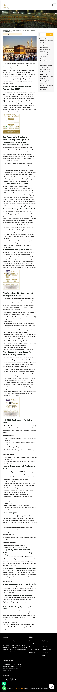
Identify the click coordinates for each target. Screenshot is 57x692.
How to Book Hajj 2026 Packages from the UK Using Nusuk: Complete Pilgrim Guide (46, 54)
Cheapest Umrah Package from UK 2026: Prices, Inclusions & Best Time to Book (46, 74)
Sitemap (44, 655)
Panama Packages (46, 649)
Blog (30, 647)
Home (30, 641)
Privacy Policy (32, 652)
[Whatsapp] (4, 688)
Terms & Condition (34, 649)
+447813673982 (8, 673)
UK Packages (45, 644)
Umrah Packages (13, 622)
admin (19, 34)
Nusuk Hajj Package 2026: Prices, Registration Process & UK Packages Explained (46, 85)
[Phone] (4, 684)
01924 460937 (7, 671)
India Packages (45, 647)
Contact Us (45, 652)
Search (50, 34)
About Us (31, 644)
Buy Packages (45, 641)
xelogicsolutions (46, 688)
